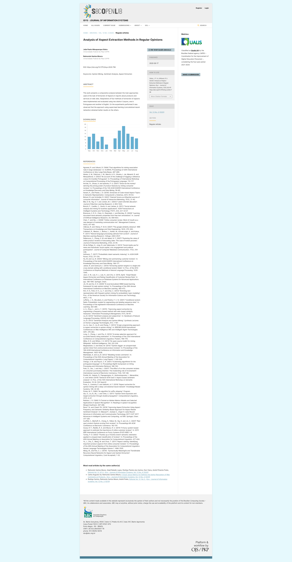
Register (199, 8)
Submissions (124, 25)
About (137, 25)
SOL (146, 25)
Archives (93, 33)
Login (207, 8)
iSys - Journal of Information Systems (105, 20)
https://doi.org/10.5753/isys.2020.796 (101, 67)
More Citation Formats (159, 96)
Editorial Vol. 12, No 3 (137, 479)
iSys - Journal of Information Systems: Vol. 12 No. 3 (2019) (128, 477)
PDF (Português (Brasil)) (160, 50)
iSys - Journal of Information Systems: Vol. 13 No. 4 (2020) (127, 472)
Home (85, 25)
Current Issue (109, 25)
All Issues (95, 25)
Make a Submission (191, 74)
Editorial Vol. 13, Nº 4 (96, 472)
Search (203, 25)
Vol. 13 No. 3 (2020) (106, 33)
